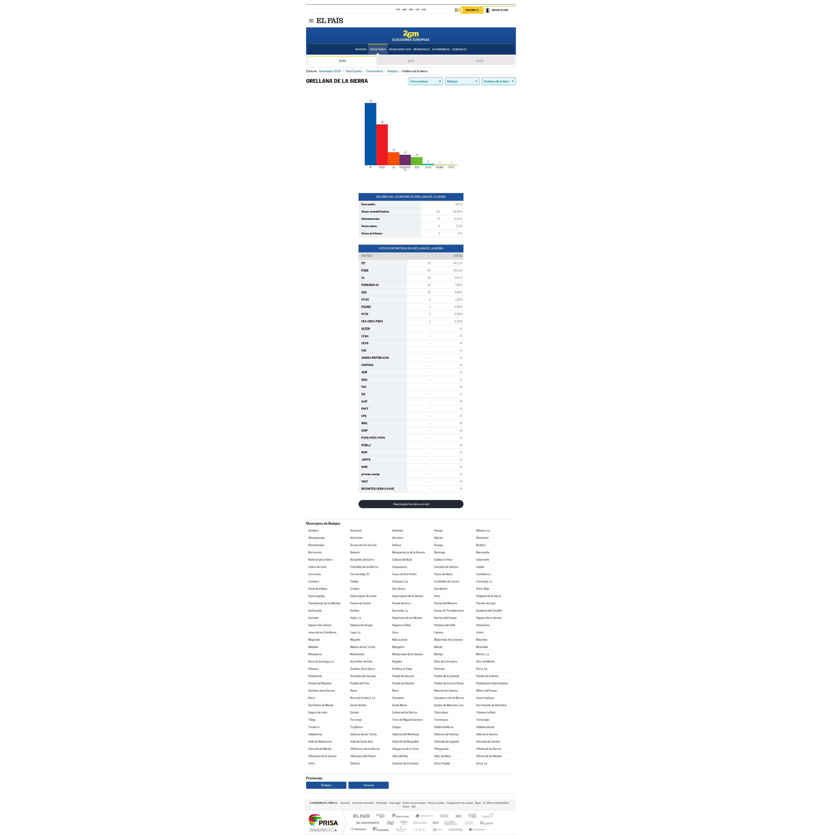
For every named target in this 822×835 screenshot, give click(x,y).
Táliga (312, 719)
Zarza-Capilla (442, 763)
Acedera (313, 530)
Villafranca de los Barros (365, 748)
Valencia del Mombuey (405, 734)
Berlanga (439, 552)
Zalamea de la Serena (405, 763)
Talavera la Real (485, 712)
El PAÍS (361, 816)
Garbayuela (315, 610)
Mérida (438, 647)
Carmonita (314, 574)
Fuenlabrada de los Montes (324, 603)
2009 (479, 61)
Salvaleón (398, 698)
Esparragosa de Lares (363, 596)
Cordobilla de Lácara (446, 581)
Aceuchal (356, 530)
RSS (413, 806)
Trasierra (313, 727)
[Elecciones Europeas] (411, 35)
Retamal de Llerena (446, 690)
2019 (342, 61)
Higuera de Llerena (319, 625)
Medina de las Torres (362, 647)
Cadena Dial (435, 822)
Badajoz (481, 545)
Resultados (378, 49)
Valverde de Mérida (319, 748)
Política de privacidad (414, 803)
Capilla (480, 567)
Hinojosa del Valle (444, 625)
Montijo (438, 654)
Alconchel (356, 537)
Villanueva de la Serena (322, 756)
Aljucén (438, 537)
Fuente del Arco (401, 603)
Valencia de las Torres (363, 734)
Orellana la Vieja (402, 668)
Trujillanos (356, 727)
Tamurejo (356, 719)
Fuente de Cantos (360, 603)
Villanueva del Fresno (363, 756)
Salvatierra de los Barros (449, 698)
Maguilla (355, 639)
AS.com (456, 816)
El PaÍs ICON (419, 829)
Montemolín (357, 654)
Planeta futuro (467, 822)
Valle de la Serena (487, 734)
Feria (437, 596)
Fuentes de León (486, 603)
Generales (459, 49)
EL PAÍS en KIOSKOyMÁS (496, 803)
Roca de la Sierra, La (362, 698)
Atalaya (396, 545)
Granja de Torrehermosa (449, 610)
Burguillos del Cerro (362, 559)
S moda (437, 829)
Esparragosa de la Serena (407, 596)
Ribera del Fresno (486, 690)
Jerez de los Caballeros (322, 632)
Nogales (397, 661)
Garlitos (354, 610)
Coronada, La (484, 581)
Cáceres (368, 785)
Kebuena (482, 822)
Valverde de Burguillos (405, 741)
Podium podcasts (400, 829)
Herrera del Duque (445, 617)
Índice (406, 806)
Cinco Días (419, 822)
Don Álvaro (398, 588)
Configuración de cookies (460, 803)
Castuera (313, 581)
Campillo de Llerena (446, 567)
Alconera (397, 537)
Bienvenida (482, 552)
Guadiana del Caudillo (489, 610)
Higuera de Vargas (361, 625)
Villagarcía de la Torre (405, 748)
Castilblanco (483, 574)
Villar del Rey (400, 756)
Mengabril (398, 647)
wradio (403, 822)
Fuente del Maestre (445, 603)
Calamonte (482, 559)
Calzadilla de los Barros (364, 567)
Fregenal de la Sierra (488, 596)
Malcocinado (400, 639)
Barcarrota (315, 552)
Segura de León (317, 712)
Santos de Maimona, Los (448, 705)
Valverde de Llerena (488, 741)
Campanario (399, 567)
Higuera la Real (401, 625)
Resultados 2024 (400, 49)
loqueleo (456, 829)
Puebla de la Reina (487, 676)
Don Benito (440, 588)
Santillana (401, 816)
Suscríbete (472, 10)
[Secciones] (311, 20)
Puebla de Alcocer (403, 676)
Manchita (481, 639)
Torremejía (482, 719)
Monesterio (315, 654)
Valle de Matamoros (320, 741)
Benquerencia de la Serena (408, 552)
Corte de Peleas (317, 588)
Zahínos (355, 763)
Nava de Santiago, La (321, 661)
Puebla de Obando (403, 683)
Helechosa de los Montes (407, 617)
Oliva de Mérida (485, 661)
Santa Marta (399, 705)
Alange (438, 530)
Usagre (396, 727)
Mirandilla (482, 647)
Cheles (354, 581)
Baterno (355, 552)
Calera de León (317, 567)
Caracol (486, 816)
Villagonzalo (441, 748)
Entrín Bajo (482, 588)
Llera (395, 632)
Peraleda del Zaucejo (363, 676)
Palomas (439, 668)
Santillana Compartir (424, 816)
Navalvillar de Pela (361, 661)
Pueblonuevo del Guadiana (492, 683)
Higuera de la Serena (489, 617)
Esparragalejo (316, 596)
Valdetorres (315, 734)
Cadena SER (442, 816)
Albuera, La (483, 530)
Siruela (354, 712)
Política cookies (436, 803)
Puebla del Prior (359, 683)
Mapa (478, 803)
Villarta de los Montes (489, 756)
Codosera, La (400, 581)
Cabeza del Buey (402, 559)
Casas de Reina (443, 574)
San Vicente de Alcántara (491, 705)
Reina (353, 690)
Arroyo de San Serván (363, 545)
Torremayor (441, 719)
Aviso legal (395, 803)
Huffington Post (367, 822)
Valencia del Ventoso (446, 734)
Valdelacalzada (485, 727)
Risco (311, 698)
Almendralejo (316, 545)
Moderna (379, 829)
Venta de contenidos (363, 803)
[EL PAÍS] (330, 20)
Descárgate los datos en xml (411, 504)
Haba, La (355, 617)
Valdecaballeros (443, 727)
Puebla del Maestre (319, 683)
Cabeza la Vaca (443, 559)
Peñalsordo (315, 676)
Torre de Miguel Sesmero (407, 719)
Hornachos (482, 625)
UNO (390, 822)
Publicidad (381, 803)
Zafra (311, 763)
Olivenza (313, 668)
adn (471, 816)
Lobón (480, 632)
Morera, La (482, 654)
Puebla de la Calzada (446, 676)
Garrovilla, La (400, 610)
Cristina (354, 588)
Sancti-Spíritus (485, 698)
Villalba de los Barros (488, 748)
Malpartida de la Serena (448, 639)
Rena (395, 690)
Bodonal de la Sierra (320, 559)
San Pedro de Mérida (321, 705)
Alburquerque (316, 537)
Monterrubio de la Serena (407, 654)
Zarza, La (481, 763)
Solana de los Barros (404, 712)
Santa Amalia (358, 705)
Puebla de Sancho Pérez (449, 683)
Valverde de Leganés (446, 741)
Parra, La (481, 668)
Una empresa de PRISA (323, 820)
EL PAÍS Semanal (451, 822)
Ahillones (397, 530)
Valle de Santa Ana (361, 741)
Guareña (313, 617)
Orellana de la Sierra (362, 668)
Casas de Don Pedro (404, 574)
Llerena (438, 632)
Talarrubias (441, 712)
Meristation (476, 829)
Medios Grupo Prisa (323, 830)
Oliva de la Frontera (445, 661)
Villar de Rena (442, 756)
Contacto (345, 803)
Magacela (314, 639)
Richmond (358, 829)
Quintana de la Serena (321, 690)
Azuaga (438, 545)
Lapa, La (355, 632)
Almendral (482, 537)
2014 (410, 61)
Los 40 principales (382, 816)
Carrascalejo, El (359, 574)
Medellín (313, 647)
